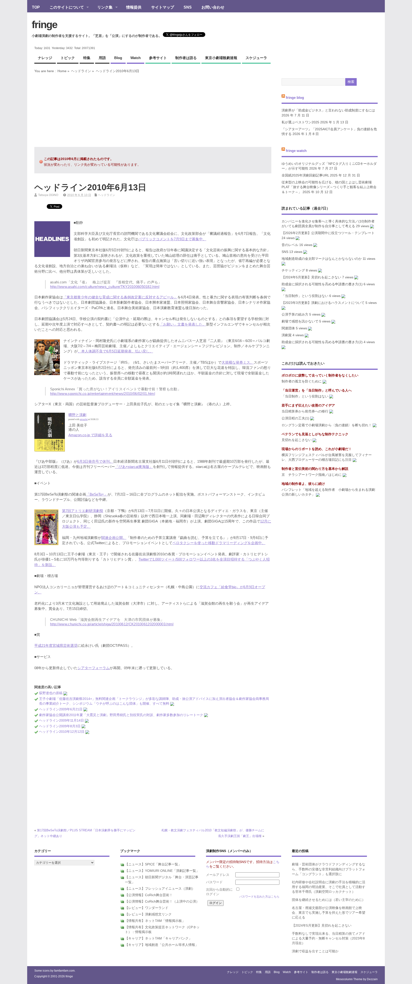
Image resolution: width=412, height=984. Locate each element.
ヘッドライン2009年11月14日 (61, 720)
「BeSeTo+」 (97, 494)
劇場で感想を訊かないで (300, 321)
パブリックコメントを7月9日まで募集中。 (172, 239)
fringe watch (296, 151)
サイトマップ (162, 7)
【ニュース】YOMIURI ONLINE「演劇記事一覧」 (162, 871)
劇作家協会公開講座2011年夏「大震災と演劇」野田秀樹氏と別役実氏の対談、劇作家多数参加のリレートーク (121, 715)
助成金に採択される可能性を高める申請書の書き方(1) (322, 284)
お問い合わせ (212, 7)
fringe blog (295, 97)
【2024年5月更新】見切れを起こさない (311, 277)
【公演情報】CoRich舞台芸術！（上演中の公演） (162, 901)
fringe (44, 24)
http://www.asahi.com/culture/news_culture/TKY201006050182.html (105, 287)
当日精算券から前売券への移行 (305, 411)
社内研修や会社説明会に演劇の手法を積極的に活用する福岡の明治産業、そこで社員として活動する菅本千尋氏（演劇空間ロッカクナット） (328, 887)
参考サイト (158, 58)
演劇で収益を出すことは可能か (315, 951)
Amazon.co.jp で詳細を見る (90, 435)
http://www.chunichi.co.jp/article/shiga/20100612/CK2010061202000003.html (112, 624)
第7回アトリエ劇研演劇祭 (82, 511)
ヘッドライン (81, 71)
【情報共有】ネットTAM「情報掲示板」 (155, 921)
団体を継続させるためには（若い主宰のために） (328, 900)
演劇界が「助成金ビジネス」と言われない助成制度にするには (328, 110)
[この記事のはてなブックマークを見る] (65, 693)
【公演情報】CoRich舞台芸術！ (149, 895)
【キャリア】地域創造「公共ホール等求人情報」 (161, 945)
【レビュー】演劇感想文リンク (148, 914)
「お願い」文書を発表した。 (183, 324)
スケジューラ (256, 58)
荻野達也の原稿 (50, 693)
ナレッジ (45, 58)
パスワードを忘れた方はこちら (259, 896)
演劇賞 (287, 335)
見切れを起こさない (297, 440)
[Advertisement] (152, 110)
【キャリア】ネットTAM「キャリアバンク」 (158, 938)
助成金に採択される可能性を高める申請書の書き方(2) (322, 342)
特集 (86, 58)
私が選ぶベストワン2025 (300, 122)
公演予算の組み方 (295, 314)
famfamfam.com (64, 970)
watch (135, 58)
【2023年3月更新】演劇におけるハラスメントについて (323, 303)
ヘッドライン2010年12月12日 (61, 731)
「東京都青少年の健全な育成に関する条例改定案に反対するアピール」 (120, 297)
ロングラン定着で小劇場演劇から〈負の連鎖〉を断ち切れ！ (327, 425)
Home (62, 71)
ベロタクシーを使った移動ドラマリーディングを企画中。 (218, 543)
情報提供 (133, 7)
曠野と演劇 (77, 415)
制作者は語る (186, 58)
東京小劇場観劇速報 (221, 58)
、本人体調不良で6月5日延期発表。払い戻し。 (115, 351)
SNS (188, 7)
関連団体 (288, 328)
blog (118, 58)
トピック (68, 58)
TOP (36, 7)
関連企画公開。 (113, 538)
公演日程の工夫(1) (295, 418)
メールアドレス (217, 875)
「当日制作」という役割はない (305, 296)
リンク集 (103, 7)
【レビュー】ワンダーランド (146, 908)
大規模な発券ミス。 (237, 362)
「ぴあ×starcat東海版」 (134, 467)
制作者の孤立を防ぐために (302, 381)
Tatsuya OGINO (48, 195)
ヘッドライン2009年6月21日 (60, 709)
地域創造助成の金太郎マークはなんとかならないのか (322, 259)
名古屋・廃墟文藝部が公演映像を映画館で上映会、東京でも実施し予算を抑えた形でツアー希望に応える (328, 912)
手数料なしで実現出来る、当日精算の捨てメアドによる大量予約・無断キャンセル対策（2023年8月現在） (328, 938)
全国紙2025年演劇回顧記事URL (305, 175)
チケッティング (293, 270)
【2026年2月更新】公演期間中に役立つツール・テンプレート (328, 233)
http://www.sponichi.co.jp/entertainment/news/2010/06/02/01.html (102, 394)
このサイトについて (64, 7)
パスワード (214, 882)
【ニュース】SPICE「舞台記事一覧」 (153, 864)
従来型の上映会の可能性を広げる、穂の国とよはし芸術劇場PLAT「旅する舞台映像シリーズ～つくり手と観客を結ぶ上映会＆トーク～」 (329, 187)
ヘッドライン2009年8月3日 (60, 726)
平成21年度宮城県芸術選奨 (55, 645)
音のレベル (290, 245)
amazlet (84, 419)
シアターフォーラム (93, 668)
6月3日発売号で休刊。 (95, 461)
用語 (102, 58)
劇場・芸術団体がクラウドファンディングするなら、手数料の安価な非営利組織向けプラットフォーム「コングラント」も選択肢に (328, 869)
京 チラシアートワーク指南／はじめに (312, 475)
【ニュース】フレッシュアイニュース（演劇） (160, 888)
